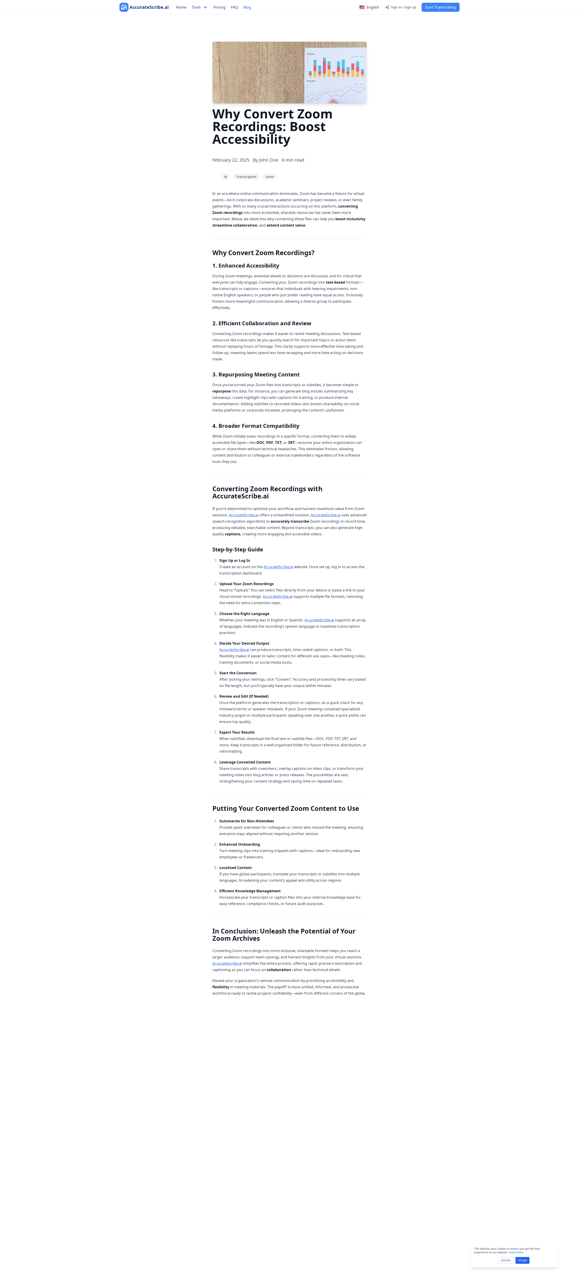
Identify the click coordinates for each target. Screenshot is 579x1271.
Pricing (219, 7)
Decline (506, 1260)
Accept (522, 1260)
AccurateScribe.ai (244, 514)
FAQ (234, 7)
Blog (247, 7)
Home (181, 7)
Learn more (516, 1252)
